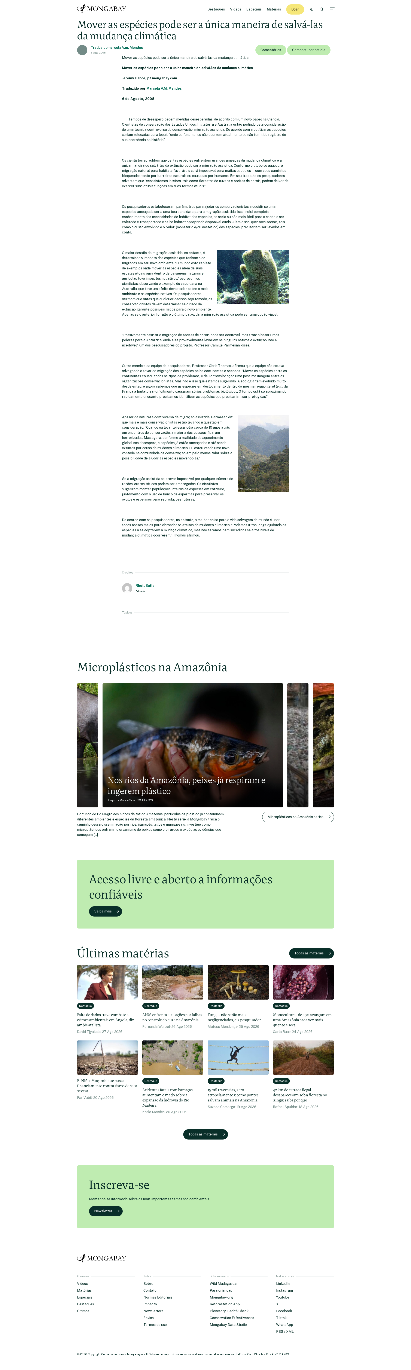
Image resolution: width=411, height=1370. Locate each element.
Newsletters (153, 1311)
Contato (149, 1290)
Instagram (284, 1290)
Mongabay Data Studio (228, 1325)
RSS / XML (285, 1332)
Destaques (216, 9)
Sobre (148, 1284)
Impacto (150, 1304)
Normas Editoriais (157, 1297)
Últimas (83, 1311)
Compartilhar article (308, 50)
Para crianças (221, 1290)
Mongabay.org (221, 1297)
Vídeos (235, 9)
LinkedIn (283, 1284)
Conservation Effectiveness (232, 1318)
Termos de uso (155, 1325)
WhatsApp (284, 1325)
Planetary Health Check (229, 1311)
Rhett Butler (146, 586)
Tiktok (281, 1318)
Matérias (274, 9)
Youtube (282, 1297)
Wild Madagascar (224, 1284)
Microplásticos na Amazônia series (295, 817)
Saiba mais (103, 911)
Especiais (254, 9)
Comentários (271, 50)
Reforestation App (225, 1304)
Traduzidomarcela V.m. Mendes (117, 48)
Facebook (284, 1311)
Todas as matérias (309, 953)
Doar (295, 9)
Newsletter (103, 1211)
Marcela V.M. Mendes (164, 88)
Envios (148, 1318)
